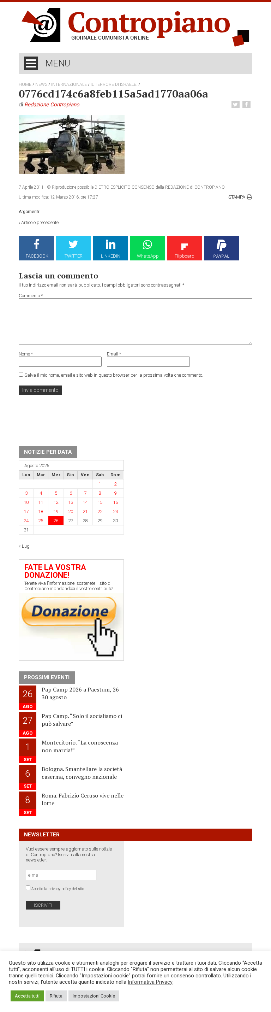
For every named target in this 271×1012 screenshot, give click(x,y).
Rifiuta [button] (56, 996)
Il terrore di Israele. (114, 84)
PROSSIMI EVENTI (47, 677)
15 (99, 502)
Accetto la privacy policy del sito (57, 889)
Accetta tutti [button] (27, 996)
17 (26, 511)
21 (85, 511)
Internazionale (69, 84)
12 (55, 502)
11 (40, 502)
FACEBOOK (37, 256)
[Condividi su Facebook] (247, 104)
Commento (31, 295)
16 (115, 502)
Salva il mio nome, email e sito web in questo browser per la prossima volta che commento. (113, 375)
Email (114, 354)
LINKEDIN (110, 256)
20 (70, 511)
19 (55, 511)
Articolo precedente (40, 222)
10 (26, 502)
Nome (26, 354)
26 (55, 520)
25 (40, 520)
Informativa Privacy (150, 982)
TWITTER (74, 256)
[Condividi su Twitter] (236, 104)
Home (25, 84)
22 (99, 511)
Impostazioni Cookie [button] (94, 996)
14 (85, 502)
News (41, 84)
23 (115, 511)
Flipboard (184, 256)
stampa (236, 197)
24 (26, 520)
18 (40, 511)
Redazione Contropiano (51, 104)
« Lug (24, 546)
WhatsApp (148, 256)
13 (70, 502)
